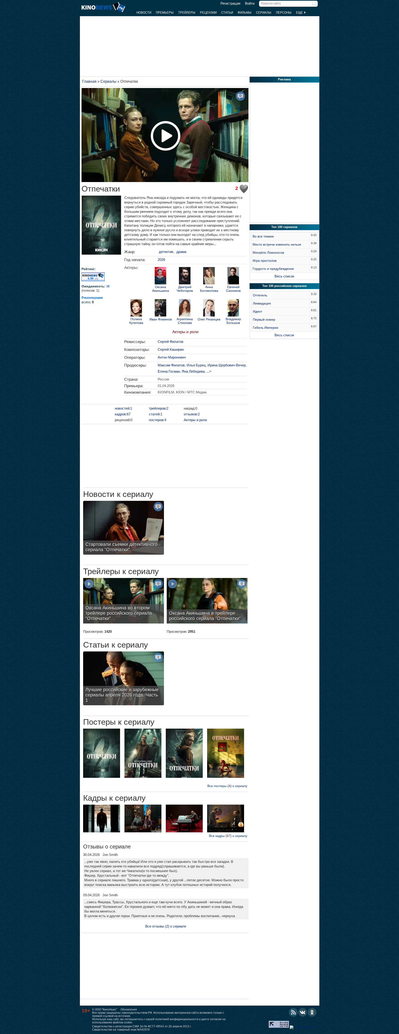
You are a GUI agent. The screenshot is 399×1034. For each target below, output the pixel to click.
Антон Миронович (172, 357)
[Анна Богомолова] (209, 276)
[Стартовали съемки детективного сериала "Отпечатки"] (123, 528)
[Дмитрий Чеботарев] (184, 276)
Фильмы (244, 12)
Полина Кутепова (136, 320)
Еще (300, 12)
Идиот (257, 311)
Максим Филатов (171, 365)
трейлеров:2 (158, 408)
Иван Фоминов (160, 319)
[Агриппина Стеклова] (184, 308)
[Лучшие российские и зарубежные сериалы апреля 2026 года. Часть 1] (123, 678)
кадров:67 (122, 414)
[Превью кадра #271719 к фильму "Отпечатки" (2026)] (142, 819)
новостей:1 (123, 408)
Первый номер (264, 319)
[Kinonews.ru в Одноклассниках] (312, 1012)
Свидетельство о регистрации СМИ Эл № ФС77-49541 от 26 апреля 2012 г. (141, 1026)
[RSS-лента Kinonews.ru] (293, 1012)
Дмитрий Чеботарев (185, 288)
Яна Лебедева (193, 371)
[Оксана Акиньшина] (160, 276)
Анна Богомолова (209, 288)
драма (181, 252)
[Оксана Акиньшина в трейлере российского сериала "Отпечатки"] (207, 601)
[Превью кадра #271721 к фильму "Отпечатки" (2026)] (101, 819)
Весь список (284, 276)
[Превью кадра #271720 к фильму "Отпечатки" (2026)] (184, 819)
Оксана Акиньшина (160, 288)
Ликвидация (262, 303)
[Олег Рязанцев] (209, 308)
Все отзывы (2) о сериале (165, 926)
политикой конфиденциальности (176, 1019)
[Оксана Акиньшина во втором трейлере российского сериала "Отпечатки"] (123, 601)
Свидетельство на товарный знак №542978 (121, 1029)
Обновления (129, 1009)
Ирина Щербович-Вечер (227, 365)
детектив (166, 252)
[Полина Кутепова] (136, 308)
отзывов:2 (192, 414)
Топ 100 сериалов (284, 227)
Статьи (227, 12)
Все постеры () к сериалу (227, 786)
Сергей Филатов (170, 342)
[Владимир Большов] (233, 308)
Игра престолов (264, 260)
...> (208, 371)
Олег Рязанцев (209, 319)
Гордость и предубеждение (273, 269)
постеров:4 (157, 420)
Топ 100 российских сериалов (284, 286)
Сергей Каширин (171, 349)
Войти (249, 3)
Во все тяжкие (263, 236)
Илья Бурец (196, 365)
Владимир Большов (233, 320)
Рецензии (208, 12)
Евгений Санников (233, 288)
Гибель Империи (265, 327)
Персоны (283, 12)
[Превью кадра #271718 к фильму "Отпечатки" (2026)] (225, 819)
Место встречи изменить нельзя (277, 244)
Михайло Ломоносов (268, 252)
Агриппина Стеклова (185, 320)
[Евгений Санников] (233, 276)
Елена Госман (169, 371)
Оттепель (260, 295)
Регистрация (230, 3)
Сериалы (263, 12)
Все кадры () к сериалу (228, 836)
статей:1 (155, 414)
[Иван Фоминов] (160, 308)
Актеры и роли (185, 332)
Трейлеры (186, 12)
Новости (143, 12)
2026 (161, 260)
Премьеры (165, 12)
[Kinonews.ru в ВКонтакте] (302, 1012)
